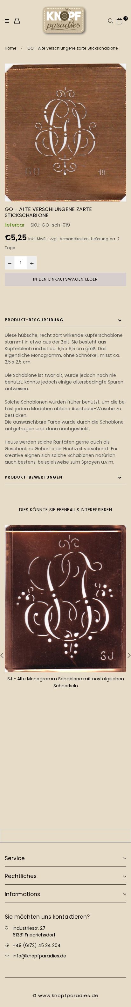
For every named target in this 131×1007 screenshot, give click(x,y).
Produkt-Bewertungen (33, 477)
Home (10, 48)
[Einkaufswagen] (119, 20)
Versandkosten (74, 239)
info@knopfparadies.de (39, 956)
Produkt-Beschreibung (34, 320)
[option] (65, 132)
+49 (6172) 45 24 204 (37, 945)
